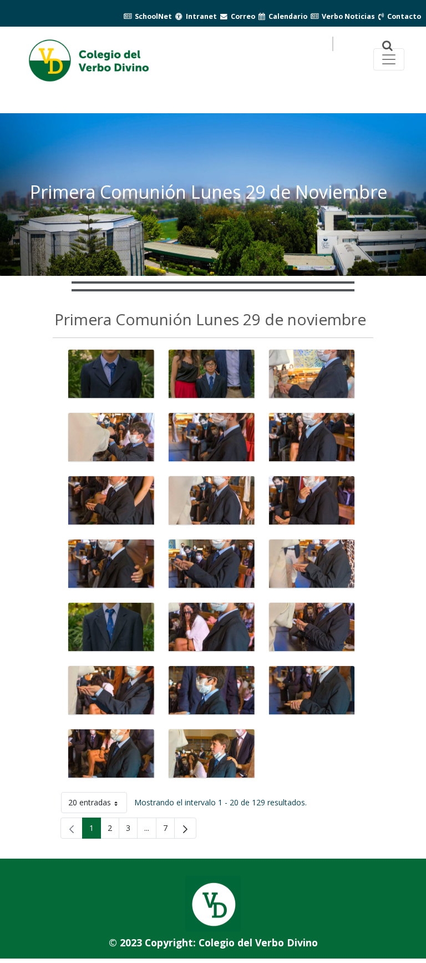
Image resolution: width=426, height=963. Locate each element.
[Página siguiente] (185, 828)
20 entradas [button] (97, 804)
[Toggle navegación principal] (388, 59)
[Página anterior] (71, 828)
